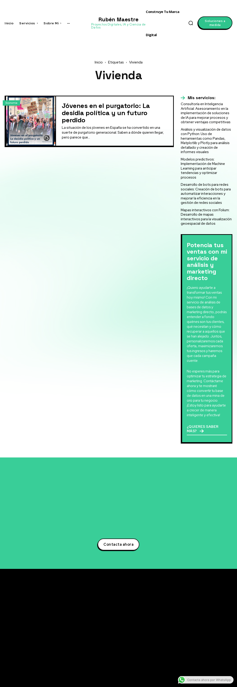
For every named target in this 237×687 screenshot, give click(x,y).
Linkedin (207, 615)
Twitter (206, 606)
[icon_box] (198, 98)
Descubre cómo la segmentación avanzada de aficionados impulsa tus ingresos (158, 605)
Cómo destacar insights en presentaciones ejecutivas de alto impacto (159, 666)
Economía (11, 102)
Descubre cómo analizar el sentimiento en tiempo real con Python (157, 633)
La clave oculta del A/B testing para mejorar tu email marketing (157, 619)
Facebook (208, 623)
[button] (190, 22)
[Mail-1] (196, 666)
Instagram (209, 632)
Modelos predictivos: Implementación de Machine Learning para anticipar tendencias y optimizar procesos (203, 168)
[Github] (196, 649)
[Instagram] (196, 632)
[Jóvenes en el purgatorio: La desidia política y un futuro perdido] (30, 121)
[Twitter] (196, 606)
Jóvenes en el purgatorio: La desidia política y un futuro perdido (106, 112)
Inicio (99, 62)
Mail (204, 666)
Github (206, 649)
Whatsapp (209, 658)
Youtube (207, 641)
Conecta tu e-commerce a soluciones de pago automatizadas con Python (153, 649)
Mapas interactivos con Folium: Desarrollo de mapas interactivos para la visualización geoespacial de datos (206, 217)
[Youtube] (196, 641)
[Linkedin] (196, 615)
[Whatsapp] (196, 658)
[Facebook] (196, 623)
